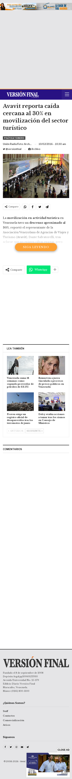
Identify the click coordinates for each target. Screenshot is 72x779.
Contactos (9, 715)
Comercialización (13, 720)
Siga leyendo (36, 247)
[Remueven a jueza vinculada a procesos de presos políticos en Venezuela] (51, 365)
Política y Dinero (14, 138)
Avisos (6, 725)
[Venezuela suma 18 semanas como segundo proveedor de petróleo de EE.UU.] (20, 365)
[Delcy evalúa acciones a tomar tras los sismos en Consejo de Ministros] (51, 401)
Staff (5, 711)
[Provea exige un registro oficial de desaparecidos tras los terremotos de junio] (20, 401)
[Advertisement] (36, 48)
